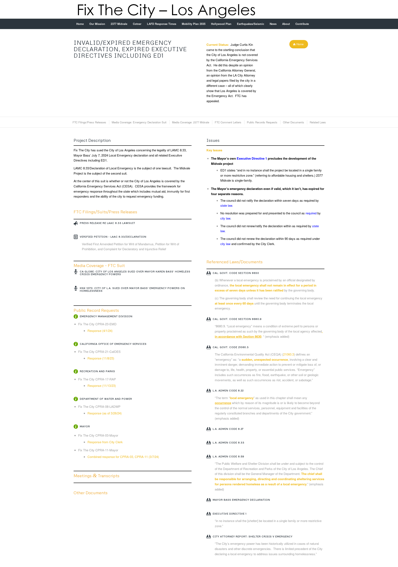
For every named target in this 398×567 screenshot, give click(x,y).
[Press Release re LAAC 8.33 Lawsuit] (76, 223)
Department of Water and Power (106, 398)
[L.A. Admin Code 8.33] (208, 443)
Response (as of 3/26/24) (104, 413)
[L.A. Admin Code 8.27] (208, 429)
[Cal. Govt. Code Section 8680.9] (208, 319)
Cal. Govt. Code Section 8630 (236, 272)
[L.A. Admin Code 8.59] (208, 457)
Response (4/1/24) (100, 330)
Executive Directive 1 (252, 158)
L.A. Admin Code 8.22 (228, 390)
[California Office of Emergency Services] (76, 344)
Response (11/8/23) (100, 358)
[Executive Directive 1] (208, 514)
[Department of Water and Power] (76, 399)
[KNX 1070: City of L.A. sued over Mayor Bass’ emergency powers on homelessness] (76, 288)
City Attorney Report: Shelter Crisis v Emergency (252, 536)
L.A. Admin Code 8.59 (228, 456)
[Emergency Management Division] (76, 316)
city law (225, 218)
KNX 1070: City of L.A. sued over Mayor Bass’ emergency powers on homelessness (132, 289)
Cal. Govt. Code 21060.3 (231, 347)
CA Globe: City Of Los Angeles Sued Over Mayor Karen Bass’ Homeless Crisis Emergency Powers (135, 273)
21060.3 (288, 354)
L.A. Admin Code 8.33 (228, 442)
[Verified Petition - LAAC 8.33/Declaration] (76, 237)
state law (226, 205)
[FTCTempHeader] (166, 9)
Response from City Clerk (105, 442)
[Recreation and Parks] (76, 371)
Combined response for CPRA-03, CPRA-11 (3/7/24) (123, 456)
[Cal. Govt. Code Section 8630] (208, 273)
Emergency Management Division (106, 316)
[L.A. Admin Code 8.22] (208, 391)
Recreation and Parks (97, 371)
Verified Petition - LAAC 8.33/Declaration (113, 236)
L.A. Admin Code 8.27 (228, 428)
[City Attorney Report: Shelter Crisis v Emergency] (208, 537)
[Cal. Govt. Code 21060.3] (208, 347)
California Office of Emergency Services (113, 343)
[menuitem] (80, 24)
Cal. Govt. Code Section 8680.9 (237, 319)
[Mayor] (76, 427)
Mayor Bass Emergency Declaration (241, 499)
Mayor (85, 426)
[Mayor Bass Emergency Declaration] (208, 500)
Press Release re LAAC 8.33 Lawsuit (107, 223)
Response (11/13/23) (101, 385)
